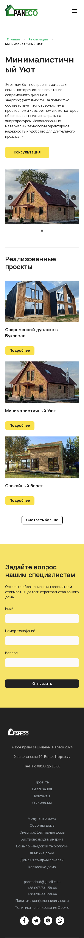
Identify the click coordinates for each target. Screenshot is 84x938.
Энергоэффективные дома (42, 832)
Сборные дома (42, 825)
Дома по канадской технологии (42, 846)
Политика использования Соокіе (42, 907)
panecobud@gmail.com (42, 882)
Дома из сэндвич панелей (42, 860)
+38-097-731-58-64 (42, 888)
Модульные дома (42, 818)
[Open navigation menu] (74, 11)
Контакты (42, 796)
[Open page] (42, 457)
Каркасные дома (42, 867)
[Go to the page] (22, 11)
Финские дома (42, 853)
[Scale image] (42, 196)
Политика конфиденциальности (42, 901)
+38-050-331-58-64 (42, 894)
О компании (42, 803)
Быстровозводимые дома (42, 839)
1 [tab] (42, 230)
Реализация (42, 789)
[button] (27, 152)
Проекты (42, 782)
